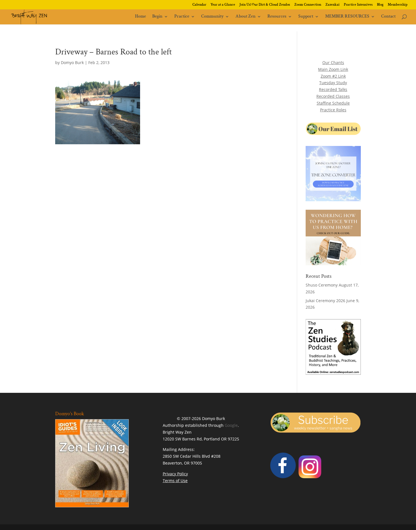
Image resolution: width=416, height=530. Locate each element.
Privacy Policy (175, 473)
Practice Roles (333, 110)
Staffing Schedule (333, 103)
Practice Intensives (358, 5)
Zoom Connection (307, 5)
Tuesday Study (333, 82)
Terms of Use (175, 480)
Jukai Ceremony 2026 (325, 300)
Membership (398, 5)
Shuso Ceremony (322, 285)
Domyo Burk (72, 62)
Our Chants (333, 62)
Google (231, 425)
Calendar (199, 5)
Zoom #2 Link (333, 76)
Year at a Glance (223, 5)
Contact (388, 16)
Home (140, 16)
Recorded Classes (333, 96)
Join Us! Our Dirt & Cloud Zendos (264, 5)
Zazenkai (332, 5)
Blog (380, 5)
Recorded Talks (333, 89)
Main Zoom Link (333, 69)
